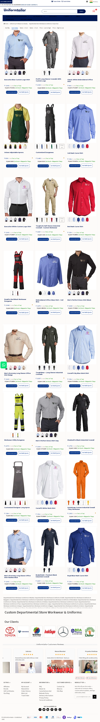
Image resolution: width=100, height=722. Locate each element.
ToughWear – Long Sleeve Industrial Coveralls (49, 373)
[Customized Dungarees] (50, 123)
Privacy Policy (43, 698)
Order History (25, 691)
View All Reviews (92, 678)
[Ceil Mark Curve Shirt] (81, 123)
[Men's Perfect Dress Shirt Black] (81, 270)
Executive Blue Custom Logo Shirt (17, 80)
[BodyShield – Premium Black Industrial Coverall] (50, 547)
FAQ (40, 687)
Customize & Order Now (11, 92)
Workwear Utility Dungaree (14, 440)
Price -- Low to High (45, 28)
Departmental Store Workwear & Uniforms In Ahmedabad (60, 600)
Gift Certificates (9, 691)
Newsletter (25, 689)
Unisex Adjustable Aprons (14, 152)
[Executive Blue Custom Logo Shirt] (18, 49)
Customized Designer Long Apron (17, 507)
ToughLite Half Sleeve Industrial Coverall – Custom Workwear (48, 227)
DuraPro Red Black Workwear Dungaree (15, 300)
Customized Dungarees (45, 152)
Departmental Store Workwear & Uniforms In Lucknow (68, 604)
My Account (25, 687)
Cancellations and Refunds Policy (45, 692)
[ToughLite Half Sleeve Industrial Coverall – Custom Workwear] (50, 196)
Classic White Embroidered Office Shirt (80, 80)
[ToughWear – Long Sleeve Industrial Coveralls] (50, 344)
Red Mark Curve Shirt (75, 226)
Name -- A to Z (24, 28)
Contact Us (60, 687)
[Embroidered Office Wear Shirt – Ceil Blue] (50, 270)
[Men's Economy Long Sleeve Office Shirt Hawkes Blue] (18, 547)
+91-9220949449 (16, 5)
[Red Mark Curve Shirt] (81, 196)
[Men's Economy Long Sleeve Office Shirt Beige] (18, 344)
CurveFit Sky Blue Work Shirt (78, 373)
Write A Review (80, 678)
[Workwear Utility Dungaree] (18, 412)
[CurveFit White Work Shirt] (50, 479)
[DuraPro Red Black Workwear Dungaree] (18, 270)
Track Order (25, 696)
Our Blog (7, 693)
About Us (42, 689)
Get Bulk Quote (24, 92)
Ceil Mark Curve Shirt (75, 153)
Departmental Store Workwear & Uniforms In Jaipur (36, 604)
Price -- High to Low (58, 28)
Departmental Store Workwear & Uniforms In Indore (69, 606)
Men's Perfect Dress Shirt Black (79, 300)
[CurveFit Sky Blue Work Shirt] (81, 344)
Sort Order (15, 28)
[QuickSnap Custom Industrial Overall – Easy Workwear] (81, 479)
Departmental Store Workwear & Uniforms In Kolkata (32, 602)
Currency (95, 1)
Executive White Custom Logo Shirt (17, 226)
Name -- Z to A (34, 28)
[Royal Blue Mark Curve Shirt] (81, 547)
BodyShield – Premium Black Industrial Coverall (46, 576)
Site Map (60, 691)
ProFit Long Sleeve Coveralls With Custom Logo (48, 80)
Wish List (24, 693)
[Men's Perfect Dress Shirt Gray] (50, 412)
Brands (6, 689)
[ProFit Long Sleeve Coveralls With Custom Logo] (50, 49)
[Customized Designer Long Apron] (18, 479)
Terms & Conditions (45, 700)
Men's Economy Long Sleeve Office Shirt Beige (17, 374)
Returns (59, 689)
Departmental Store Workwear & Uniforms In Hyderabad (26, 600)
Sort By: (7, 28)
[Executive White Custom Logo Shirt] (18, 196)
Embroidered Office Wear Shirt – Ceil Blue (49, 301)
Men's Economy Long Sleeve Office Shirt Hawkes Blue (17, 576)
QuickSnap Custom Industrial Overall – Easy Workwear (81, 508)
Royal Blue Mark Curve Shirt (77, 576)
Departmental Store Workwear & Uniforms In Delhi (49, 598)
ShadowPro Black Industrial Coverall (80, 440)
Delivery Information (46, 696)
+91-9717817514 (6, 5)
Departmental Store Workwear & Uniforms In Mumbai (19, 598)
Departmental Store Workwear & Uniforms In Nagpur (38, 606)
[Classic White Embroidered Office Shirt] (81, 49)
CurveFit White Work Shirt (45, 508)
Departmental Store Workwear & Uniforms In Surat (63, 602)
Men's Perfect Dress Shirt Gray (47, 441)
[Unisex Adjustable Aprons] (18, 123)
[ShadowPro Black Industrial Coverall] (81, 412)
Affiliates (7, 687)
